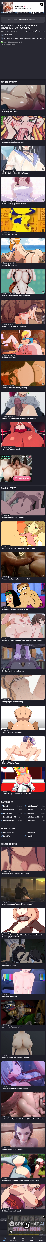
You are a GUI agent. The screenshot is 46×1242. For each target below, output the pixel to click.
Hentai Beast (12, 813)
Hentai (39, 38)
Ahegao (7, 38)
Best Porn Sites (8, 832)
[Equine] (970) (36, 13)
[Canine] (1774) (22, 13)
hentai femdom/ (36, 806)
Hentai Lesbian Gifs (36, 817)
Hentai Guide (31, 832)
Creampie (27, 38)
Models (32, 1240)
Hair (33, 38)
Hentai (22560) (8, 13)
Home (4, 1240)
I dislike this (41, 31)
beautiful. (14, 38)
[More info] (43, 107)
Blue (21, 38)
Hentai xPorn (36, 820)
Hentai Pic (30, 836)
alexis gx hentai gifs (7, 1220)
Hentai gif (36, 810)
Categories (13, 1240)
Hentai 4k (6, 836)
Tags (23, 1240)
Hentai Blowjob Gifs (12, 817)
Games (41, 1240)
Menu (41, 1235)
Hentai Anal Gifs (12, 810)
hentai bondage (12, 820)
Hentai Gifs (8, 35)
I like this (31, 31)
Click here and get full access (21, 20)
